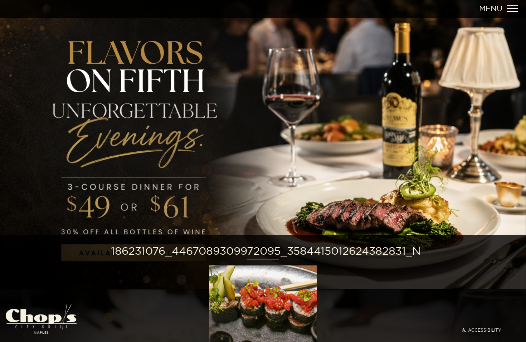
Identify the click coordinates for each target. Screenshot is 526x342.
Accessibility (484, 330)
